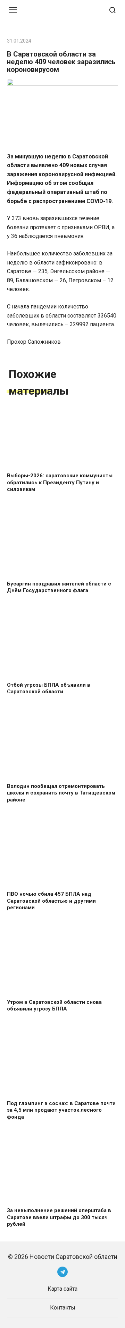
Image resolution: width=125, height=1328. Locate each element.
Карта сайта (62, 1288)
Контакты (62, 1307)
